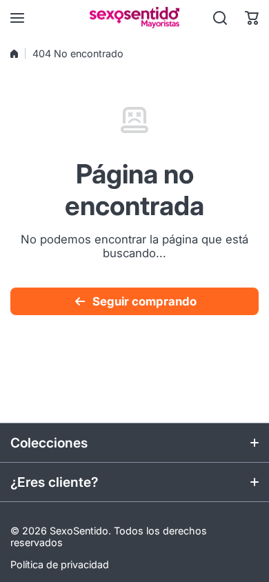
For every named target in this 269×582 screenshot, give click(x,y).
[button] (252, 18)
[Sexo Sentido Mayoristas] (134, 17)
